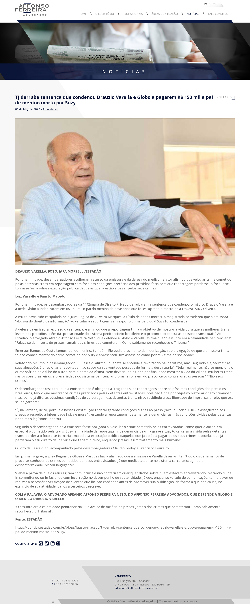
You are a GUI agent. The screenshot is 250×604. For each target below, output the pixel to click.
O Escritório (104, 14)
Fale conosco (218, 14)
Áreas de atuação (165, 14)
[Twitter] (47, 543)
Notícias (193, 14)
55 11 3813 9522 (67, 580)
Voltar (222, 97)
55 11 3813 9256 (67, 584)
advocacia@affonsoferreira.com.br (136, 588)
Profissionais (133, 14)
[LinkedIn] (53, 543)
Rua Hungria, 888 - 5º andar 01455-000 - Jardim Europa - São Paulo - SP (142, 582)
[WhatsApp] (58, 543)
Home (83, 14)
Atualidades (50, 109)
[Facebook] (41, 543)
